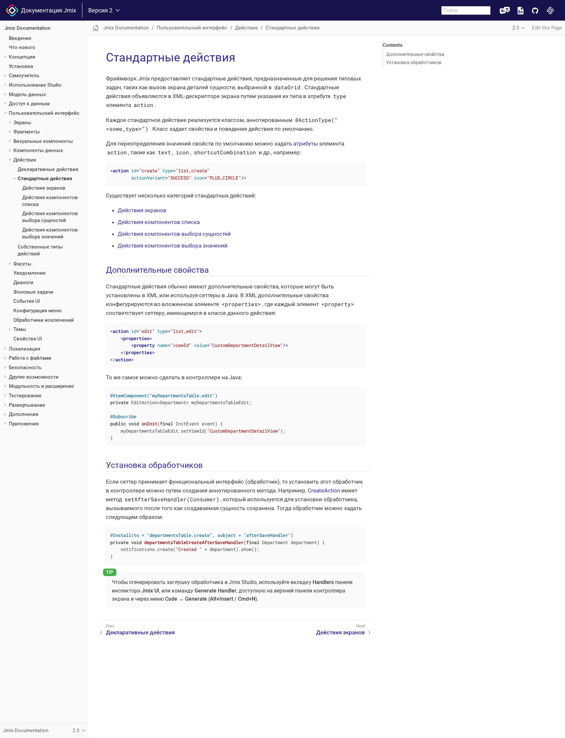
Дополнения (23, 414)
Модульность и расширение (41, 386)
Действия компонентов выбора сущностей (174, 234)
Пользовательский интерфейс (44, 113)
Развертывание (27, 405)
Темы (19, 329)
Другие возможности (34, 377)
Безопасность (25, 367)
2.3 (515, 28)
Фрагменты (26, 132)
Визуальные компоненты (43, 141)
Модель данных (27, 94)
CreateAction (324, 490)
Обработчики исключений (43, 320)
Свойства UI (27, 339)
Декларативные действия (48, 169)
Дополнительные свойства (415, 54)
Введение (20, 38)
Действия (24, 160)
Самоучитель (24, 75)
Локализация (24, 349)
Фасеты (22, 263)
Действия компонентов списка (159, 222)
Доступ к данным (29, 104)
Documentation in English (520, 10)
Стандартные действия (45, 178)
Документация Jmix (47, 10)
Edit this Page (547, 28)
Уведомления (29, 273)
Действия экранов (43, 188)
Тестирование (25, 396)
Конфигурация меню (37, 311)
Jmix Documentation (27, 28)
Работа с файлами (30, 358)
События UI (26, 301)
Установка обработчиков (413, 62)
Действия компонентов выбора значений (173, 245)
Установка (21, 66)
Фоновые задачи (33, 292)
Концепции (22, 57)
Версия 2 (100, 10)
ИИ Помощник (504, 10)
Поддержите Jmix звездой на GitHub (535, 10)
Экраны (22, 122)
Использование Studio (35, 85)
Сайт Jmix (550, 10)
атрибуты (305, 143)
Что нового (22, 47)
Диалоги (23, 282)
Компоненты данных (38, 150)
